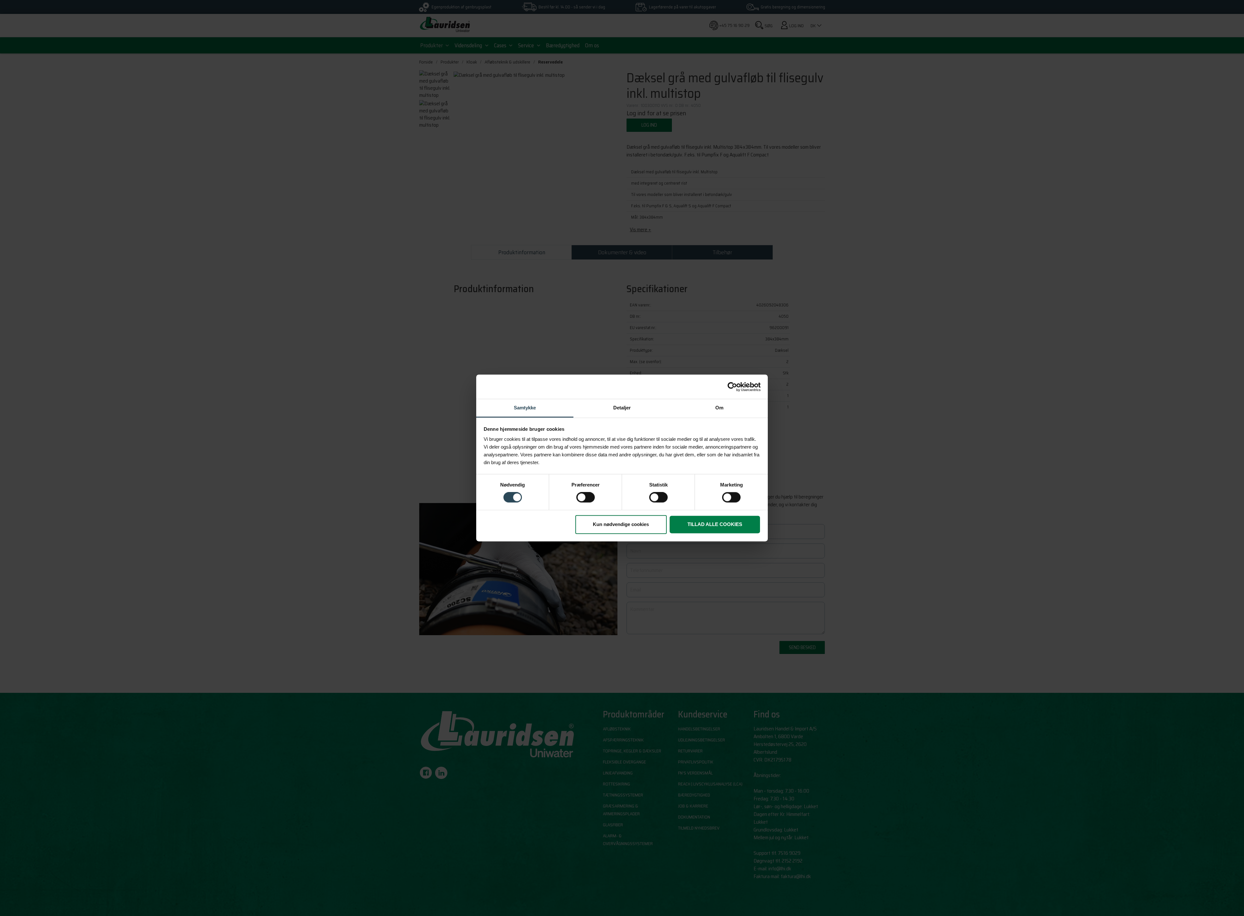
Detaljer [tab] (622, 407)
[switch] (585, 497)
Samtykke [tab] (525, 407)
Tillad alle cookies (714, 524)
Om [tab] (719, 407)
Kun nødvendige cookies (621, 524)
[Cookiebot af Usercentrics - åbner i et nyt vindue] (732, 387)
